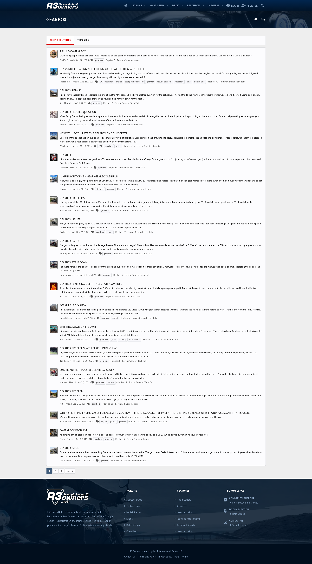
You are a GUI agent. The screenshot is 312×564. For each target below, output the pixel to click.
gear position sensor (134, 81)
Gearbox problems (72, 198)
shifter (188, 81)
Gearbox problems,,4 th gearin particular (88, 348)
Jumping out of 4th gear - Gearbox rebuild (89, 176)
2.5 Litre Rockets (152, 146)
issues (109, 232)
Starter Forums (134, 499)
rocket (118, 146)
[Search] (262, 5)
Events (130, 518)
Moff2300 (65, 339)
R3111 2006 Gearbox (73, 51)
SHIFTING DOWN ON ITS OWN (78, 327)
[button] (145, 5)
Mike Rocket (65, 210)
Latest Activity (184, 512)
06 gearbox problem (73, 430)
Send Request (239, 525)
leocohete (65, 81)
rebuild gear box (164, 81)
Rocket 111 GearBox (73, 305)
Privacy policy (165, 556)
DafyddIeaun (66, 317)
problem (108, 439)
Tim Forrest (65, 360)
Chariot (63, 189)
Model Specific (134, 512)
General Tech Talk (236, 81)
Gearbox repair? (70, 90)
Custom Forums (134, 506)
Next (69, 471)
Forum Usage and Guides (245, 502)
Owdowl (64, 167)
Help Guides (238, 513)
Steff (62, 60)
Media (175, 5)
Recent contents (60, 40)
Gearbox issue (69, 448)
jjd (61, 103)
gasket (113, 421)
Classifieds (132, 531)
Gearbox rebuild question (78, 112)
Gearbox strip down (73, 262)
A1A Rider (64, 146)
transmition (199, 81)
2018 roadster (106, 81)
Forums (137, 5)
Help (177, 556)
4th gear (100, 189)
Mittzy (63, 296)
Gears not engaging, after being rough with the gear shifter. (102, 69)
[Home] (255, 19)
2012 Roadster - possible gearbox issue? (87, 370)
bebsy (63, 124)
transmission (134, 339)
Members (213, 5)
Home (126, 5)
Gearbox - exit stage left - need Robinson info (91, 284)
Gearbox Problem (71, 391)
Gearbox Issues (70, 219)
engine (119, 81)
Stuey (62, 439)
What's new (157, 5)
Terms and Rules (147, 556)
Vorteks (63, 382)
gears (113, 339)
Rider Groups (133, 525)
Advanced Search (186, 525)
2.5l (100, 146)
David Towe (65, 460)
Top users (83, 40)
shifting (122, 339)
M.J (61, 403)
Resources (194, 5)
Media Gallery (184, 499)
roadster (179, 81)
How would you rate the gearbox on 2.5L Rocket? (93, 133)
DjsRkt (63, 232)
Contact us (130, 556)
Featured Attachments (188, 518)
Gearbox (65, 155)
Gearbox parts (69, 241)
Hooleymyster (67, 253)
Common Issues (132, 60)
